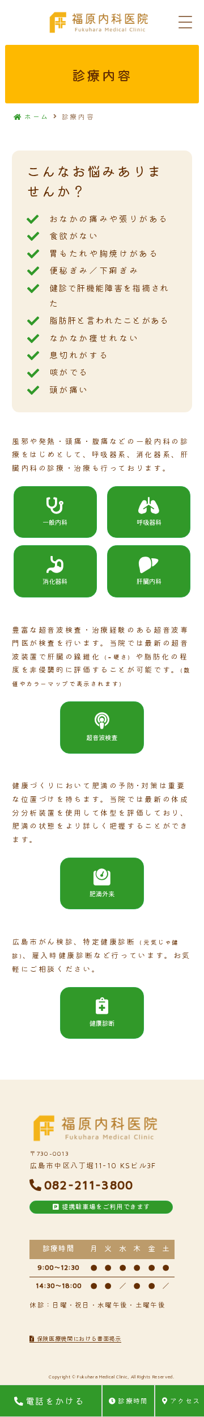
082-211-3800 (88, 1185)
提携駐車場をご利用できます (105, 1206)
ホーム (36, 116)
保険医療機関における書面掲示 (78, 1338)
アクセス (185, 1401)
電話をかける (55, 1401)
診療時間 (133, 1401)
